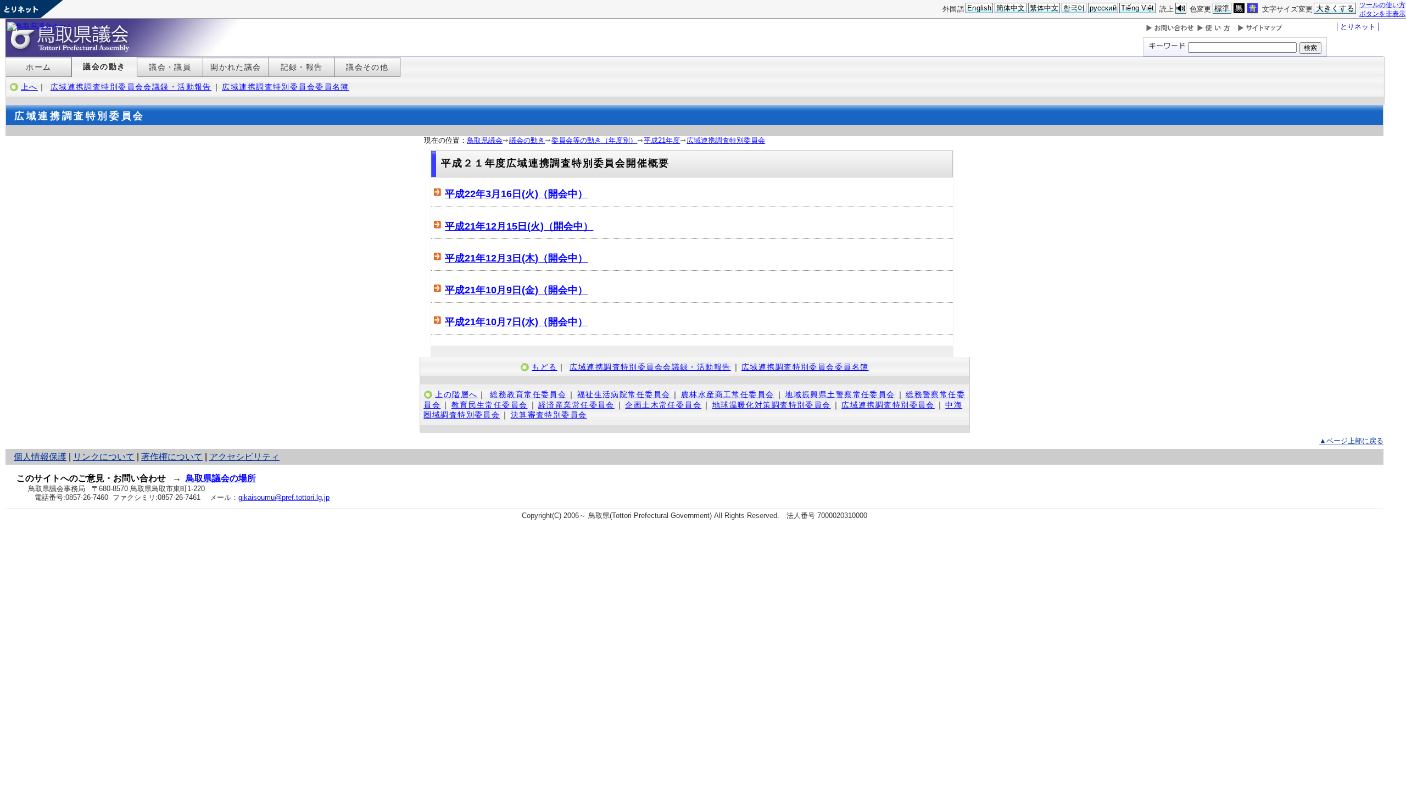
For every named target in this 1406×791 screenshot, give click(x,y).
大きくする (1335, 8)
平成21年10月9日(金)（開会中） (516, 290)
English (979, 8)
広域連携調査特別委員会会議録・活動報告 (131, 86)
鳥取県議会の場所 (221, 478)
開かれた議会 (235, 67)
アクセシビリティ (244, 456)
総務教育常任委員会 (528, 394)
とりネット (1358, 27)
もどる (544, 367)
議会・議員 (170, 67)
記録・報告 (302, 67)
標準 (1222, 8)
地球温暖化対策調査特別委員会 (771, 404)
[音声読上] (1181, 8)
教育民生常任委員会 (489, 404)
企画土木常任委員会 (663, 404)
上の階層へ (456, 394)
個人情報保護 (40, 456)
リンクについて (104, 456)
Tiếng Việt (1137, 8)
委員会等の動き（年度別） (594, 140)
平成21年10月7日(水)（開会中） (516, 321)
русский (1103, 8)
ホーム (38, 67)
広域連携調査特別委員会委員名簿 (285, 86)
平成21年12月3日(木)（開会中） (516, 258)
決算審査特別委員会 (549, 414)
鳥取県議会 (485, 140)
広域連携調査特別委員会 (726, 140)
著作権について (172, 456)
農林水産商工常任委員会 (727, 394)
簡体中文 (1010, 8)
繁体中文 (1044, 8)
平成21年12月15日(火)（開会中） (519, 226)
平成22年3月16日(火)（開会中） (516, 193)
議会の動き (104, 66)
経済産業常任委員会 (576, 404)
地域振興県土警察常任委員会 (840, 394)
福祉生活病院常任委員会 (624, 394)
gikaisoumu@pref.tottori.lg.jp (284, 497)
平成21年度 (662, 140)
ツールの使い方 (1382, 4)
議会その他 (367, 67)
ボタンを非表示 (1382, 13)
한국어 (1074, 8)
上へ (29, 86)
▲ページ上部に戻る (1351, 441)
